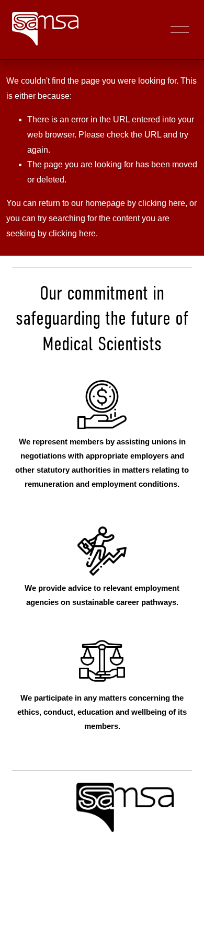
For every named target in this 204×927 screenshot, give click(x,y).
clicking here (161, 203)
